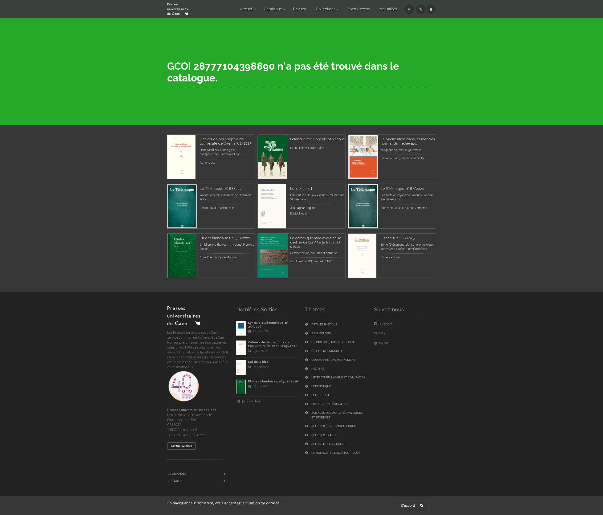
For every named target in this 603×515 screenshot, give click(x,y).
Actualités (388, 9)
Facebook (385, 323)
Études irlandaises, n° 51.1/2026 (273, 381)
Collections (325, 9)
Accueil (246, 9)
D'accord (408, 505)
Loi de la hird (258, 362)
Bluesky (380, 333)
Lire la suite (234, 144)
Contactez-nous (181, 445)
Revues (299, 9)
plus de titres (251, 401)
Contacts (175, 481)
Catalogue (273, 9)
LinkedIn (383, 343)
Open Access (358, 9)
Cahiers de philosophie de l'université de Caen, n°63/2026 (272, 344)
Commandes (177, 473)
